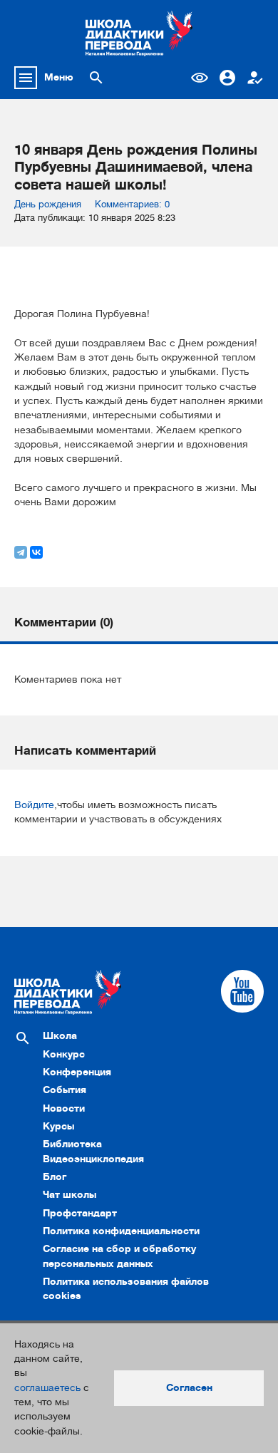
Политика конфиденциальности (121, 1231)
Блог (54, 1177)
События (64, 1090)
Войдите (34, 805)
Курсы (58, 1126)
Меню (58, 77)
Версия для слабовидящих (199, 77)
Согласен (189, 1387)
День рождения (47, 205)
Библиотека (72, 1144)
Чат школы (69, 1194)
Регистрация (255, 77)
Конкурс (64, 1054)
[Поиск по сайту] (96, 77)
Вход (227, 77)
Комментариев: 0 (132, 205)
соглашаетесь (47, 1387)
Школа (60, 1035)
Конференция (77, 1072)
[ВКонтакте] (36, 552)
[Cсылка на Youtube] (242, 991)
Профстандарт (80, 1213)
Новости (64, 1108)
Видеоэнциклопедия (93, 1159)
